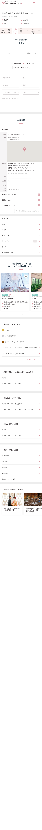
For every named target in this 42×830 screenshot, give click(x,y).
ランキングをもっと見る (33, 359)
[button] (22, 314)
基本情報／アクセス (8, 252)
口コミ (10, 53)
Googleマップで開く (13, 139)
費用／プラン (18, 241)
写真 (9, 32)
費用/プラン (21, 32)
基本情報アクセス (33, 32)
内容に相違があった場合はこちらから (28, 211)
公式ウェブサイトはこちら (14, 189)
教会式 (9, 181)
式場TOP (3, 32)
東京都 (4, 16)
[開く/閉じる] (39, 195)
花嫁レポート (31, 53)
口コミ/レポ (15, 32)
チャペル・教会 (12, 16)
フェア (27, 32)
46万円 (29, 23)
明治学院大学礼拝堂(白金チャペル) (18, 13)
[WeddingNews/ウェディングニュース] (9, 4)
